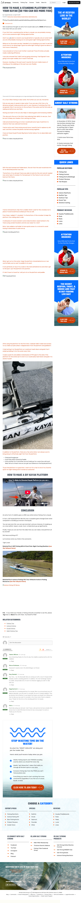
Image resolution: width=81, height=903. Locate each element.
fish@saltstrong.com (16, 870)
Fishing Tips (10, 16)
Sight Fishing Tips (33, 16)
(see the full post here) (18, 581)
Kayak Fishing (24, 16)
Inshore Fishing (17, 16)
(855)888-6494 (16, 872)
